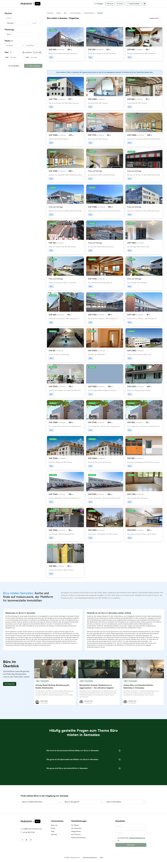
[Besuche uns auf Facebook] (22, 839)
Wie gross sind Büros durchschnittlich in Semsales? (67, 768)
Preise (53, 828)
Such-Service (76, 834)
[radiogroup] (32, 52)
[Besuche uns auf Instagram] (30, 839)
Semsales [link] (100, 13)
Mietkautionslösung (78, 837)
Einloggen (100, 3)
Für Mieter (75, 825)
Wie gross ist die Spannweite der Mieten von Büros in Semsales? (72, 759)
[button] (11, 23)
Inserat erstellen (134, 3)
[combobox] (23, 18)
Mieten (58, 13)
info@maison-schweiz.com (32, 829)
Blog (52, 831)
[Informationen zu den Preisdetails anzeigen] (11, 52)
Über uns (54, 825)
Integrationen (76, 831)
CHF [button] (6, 57)
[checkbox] (116, 838)
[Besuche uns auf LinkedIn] (26, 839)
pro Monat (28, 52)
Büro (65, 13)
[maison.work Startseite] (30, 3)
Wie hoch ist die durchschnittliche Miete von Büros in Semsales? (72, 751)
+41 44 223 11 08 (28, 832)
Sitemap (54, 834)
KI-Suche (120, 3)
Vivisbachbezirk (89, 13)
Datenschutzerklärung (137, 838)
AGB (101, 857)
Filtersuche (110, 3)
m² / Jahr (38, 52)
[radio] (23, 52)
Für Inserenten (76, 828)
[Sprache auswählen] (144, 3)
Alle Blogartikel (10, 684)
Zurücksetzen (15, 66)
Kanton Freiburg (75, 13)
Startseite (50, 13)
